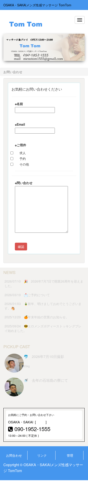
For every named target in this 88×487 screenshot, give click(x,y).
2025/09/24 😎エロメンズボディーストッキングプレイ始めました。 (43, 328)
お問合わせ (14, 455)
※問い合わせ (23, 182)
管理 (70, 455)
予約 (22, 158)
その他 (24, 164)
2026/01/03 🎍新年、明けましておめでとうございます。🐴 (43, 305)
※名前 (19, 103)
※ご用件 (20, 145)
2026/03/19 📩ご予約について (27, 295)
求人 (22, 153)
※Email (20, 124)
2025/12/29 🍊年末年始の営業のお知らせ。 (37, 317)
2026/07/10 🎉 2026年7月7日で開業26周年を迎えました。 (44, 283)
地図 (42, 422)
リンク (42, 455)
